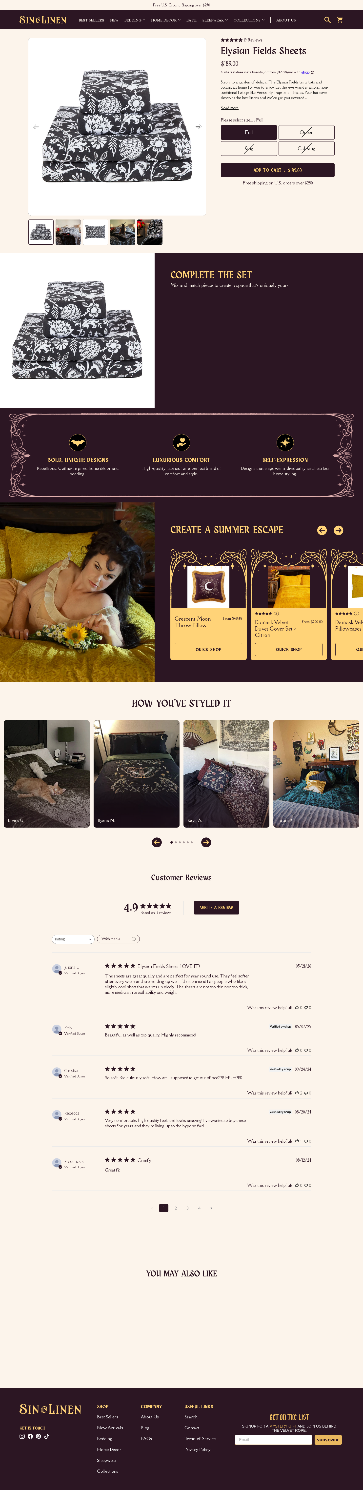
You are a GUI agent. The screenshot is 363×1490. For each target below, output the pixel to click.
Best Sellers (91, 19)
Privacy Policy (197, 1449)
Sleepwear (213, 19)
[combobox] (73, 939)
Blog (145, 1427)
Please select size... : (242, 120)
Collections (247, 19)
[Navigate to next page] (211, 1208)
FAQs (146, 1438)
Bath (191, 19)
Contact (191, 1427)
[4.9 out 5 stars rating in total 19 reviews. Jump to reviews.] (27, 1352)
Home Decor (164, 19)
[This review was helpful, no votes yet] (297, 1007)
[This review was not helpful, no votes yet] (306, 1007)
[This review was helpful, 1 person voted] (297, 1141)
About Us (150, 1417)
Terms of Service (200, 1438)
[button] (198, 127)
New (114, 19)
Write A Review (216, 908)
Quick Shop (209, 652)
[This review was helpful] (297, 1093)
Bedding (132, 19)
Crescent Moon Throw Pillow (193, 622)
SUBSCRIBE (328, 1440)
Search (191, 1417)
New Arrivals (110, 1427)
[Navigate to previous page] (152, 1208)
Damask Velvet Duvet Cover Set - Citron (275, 628)
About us (286, 19)
